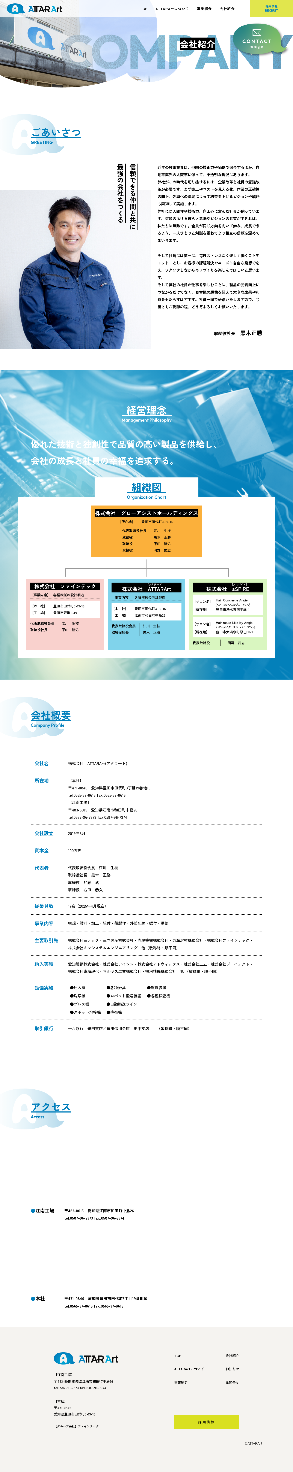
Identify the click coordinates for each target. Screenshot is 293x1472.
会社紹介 (227, 8)
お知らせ (232, 1368)
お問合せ (232, 1382)
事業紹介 (204, 8)
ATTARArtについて (172, 8)
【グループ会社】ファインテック (76, 1426)
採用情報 (271, 8)
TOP (144, 8)
